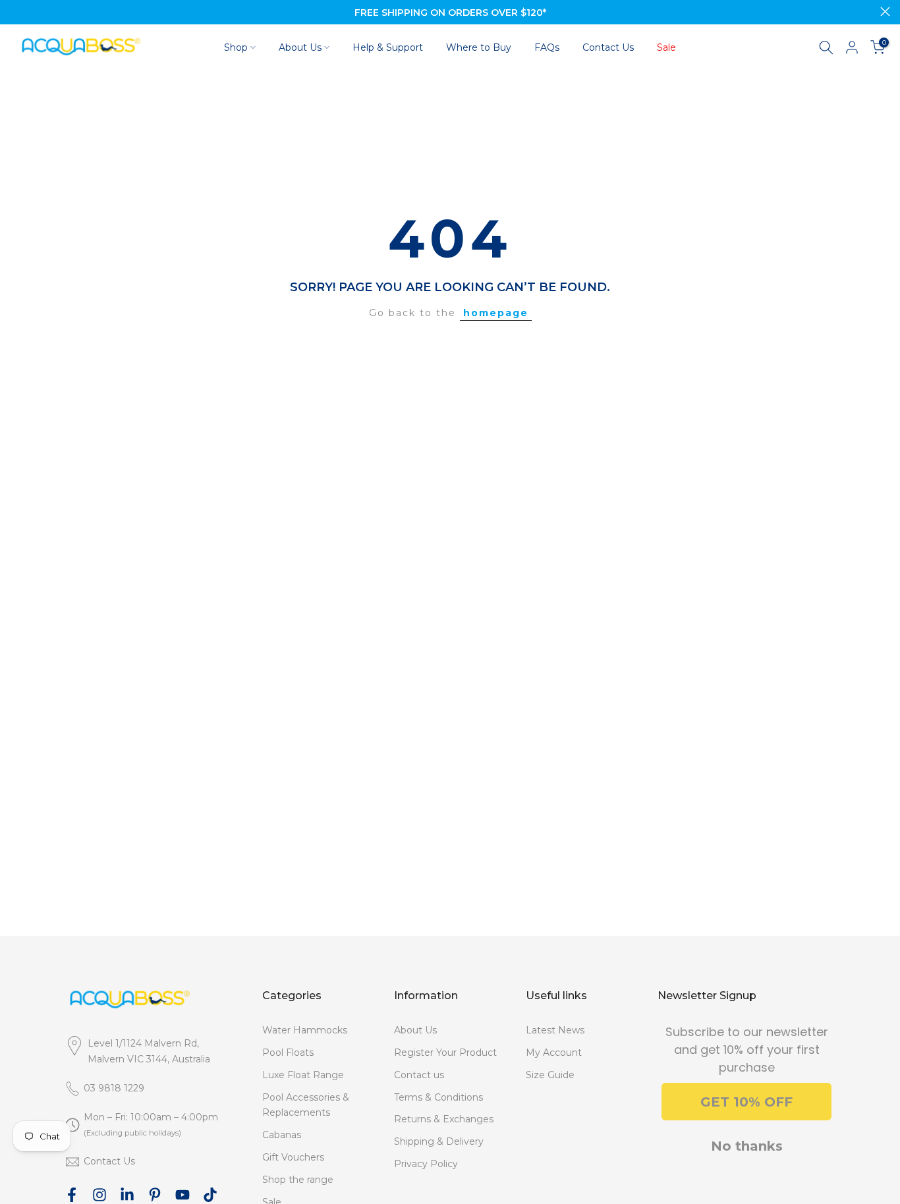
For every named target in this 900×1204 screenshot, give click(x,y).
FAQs (546, 47)
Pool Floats (288, 1052)
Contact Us (608, 47)
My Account (554, 1052)
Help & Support (387, 47)
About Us (300, 47)
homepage (495, 313)
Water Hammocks (304, 1030)
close (15, 11)
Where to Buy (478, 47)
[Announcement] (450, 12)
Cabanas (281, 1135)
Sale (666, 47)
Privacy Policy (426, 1164)
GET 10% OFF (746, 1102)
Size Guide (550, 1075)
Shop (236, 47)
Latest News (555, 1030)
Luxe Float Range (303, 1075)
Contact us (419, 1075)
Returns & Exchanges (443, 1119)
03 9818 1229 (114, 1088)
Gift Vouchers (293, 1157)
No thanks (747, 1146)
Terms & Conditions (438, 1097)
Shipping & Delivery (439, 1141)
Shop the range (297, 1180)
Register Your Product (445, 1052)
